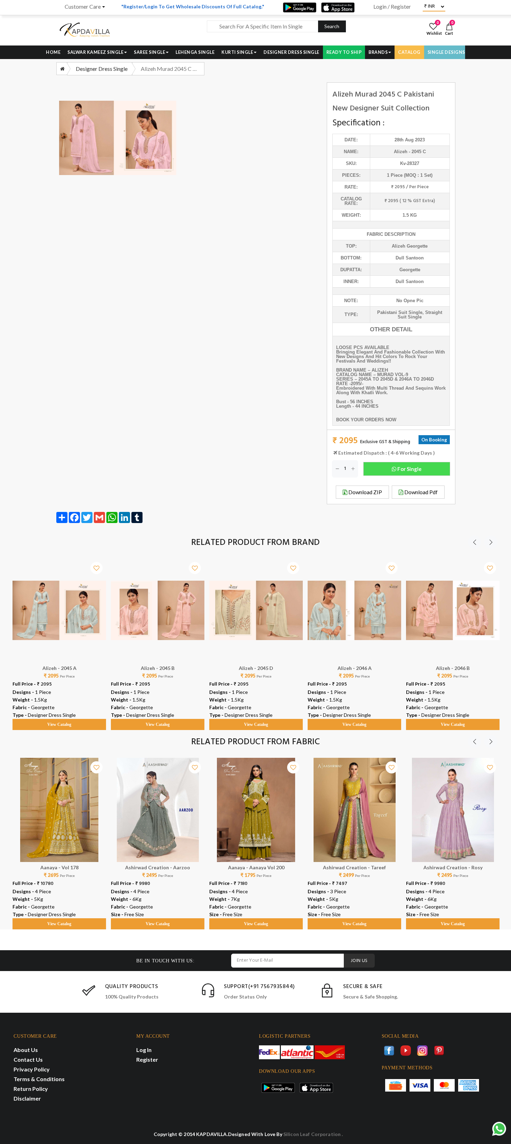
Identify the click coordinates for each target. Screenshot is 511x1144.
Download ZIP (364, 492)
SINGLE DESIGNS (446, 52)
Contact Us (28, 1059)
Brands (378, 52)
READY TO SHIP (344, 52)
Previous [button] (474, 542)
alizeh (400, 151)
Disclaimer (27, 1098)
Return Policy (31, 1088)
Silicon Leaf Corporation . (313, 1134)
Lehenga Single (195, 52)
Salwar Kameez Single (95, 52)
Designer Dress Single (291, 52)
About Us (26, 1049)
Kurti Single (237, 52)
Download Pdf (420, 492)
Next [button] (490, 542)
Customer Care (83, 6)
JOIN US (359, 961)
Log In (144, 1049)
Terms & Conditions (39, 1079)
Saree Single (149, 52)
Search (331, 26)
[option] (59, 637)
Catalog (409, 52)
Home (53, 52)
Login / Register (392, 6)
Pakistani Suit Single (399, 312)
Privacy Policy (32, 1069)
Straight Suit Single (420, 315)
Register (147, 1059)
